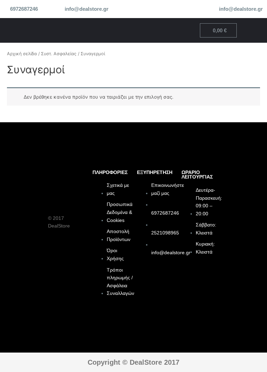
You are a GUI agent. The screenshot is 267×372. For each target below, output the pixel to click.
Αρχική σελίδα (22, 53)
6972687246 (24, 9)
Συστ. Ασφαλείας (58, 53)
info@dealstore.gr (86, 9)
